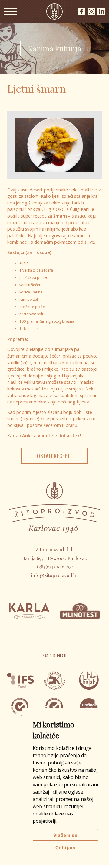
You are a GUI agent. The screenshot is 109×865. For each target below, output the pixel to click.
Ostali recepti (54, 456)
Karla (54, 11)
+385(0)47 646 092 (54, 566)
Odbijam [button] (65, 847)
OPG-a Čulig (68, 209)
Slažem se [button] (65, 835)
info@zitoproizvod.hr (54, 575)
